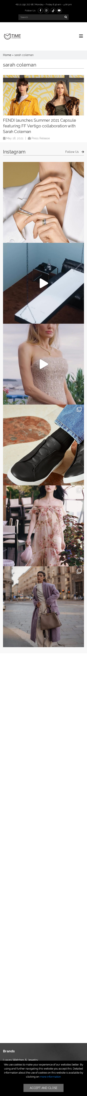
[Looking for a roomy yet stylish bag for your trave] (43, 606)
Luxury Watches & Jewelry (20, 1060)
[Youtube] (59, 10)
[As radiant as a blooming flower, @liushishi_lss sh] (43, 525)
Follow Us (72, 151)
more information (50, 1076)
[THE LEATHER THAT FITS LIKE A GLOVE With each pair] (43, 445)
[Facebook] (40, 10)
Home (7, 55)
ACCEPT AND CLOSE (43, 1088)
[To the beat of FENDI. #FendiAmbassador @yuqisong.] (43, 283)
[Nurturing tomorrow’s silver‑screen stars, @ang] (43, 364)
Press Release (41, 138)
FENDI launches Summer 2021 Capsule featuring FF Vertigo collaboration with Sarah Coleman (39, 126)
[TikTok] (53, 10)
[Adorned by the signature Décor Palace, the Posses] (43, 202)
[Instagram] (46, 10)
